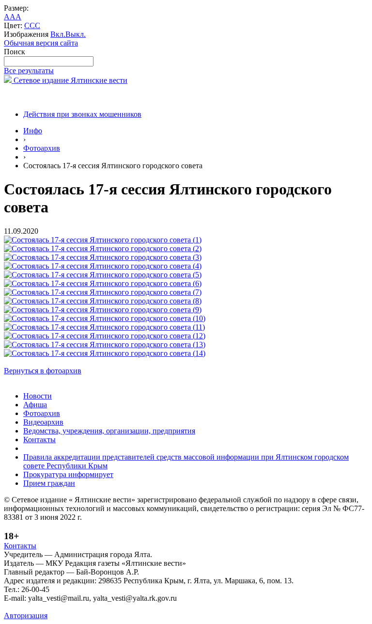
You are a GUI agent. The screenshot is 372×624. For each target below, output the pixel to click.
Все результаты (29, 70)
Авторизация (25, 615)
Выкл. (75, 34)
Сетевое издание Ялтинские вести (69, 80)
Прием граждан (49, 483)
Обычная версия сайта (41, 43)
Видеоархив (43, 422)
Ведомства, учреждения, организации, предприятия (109, 431)
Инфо (32, 131)
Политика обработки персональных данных (77, 607)
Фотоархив (41, 148)
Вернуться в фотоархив (42, 371)
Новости (37, 396)
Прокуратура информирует (68, 474)
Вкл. (57, 34)
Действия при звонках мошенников (82, 114)
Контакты (39, 439)
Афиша (35, 404)
